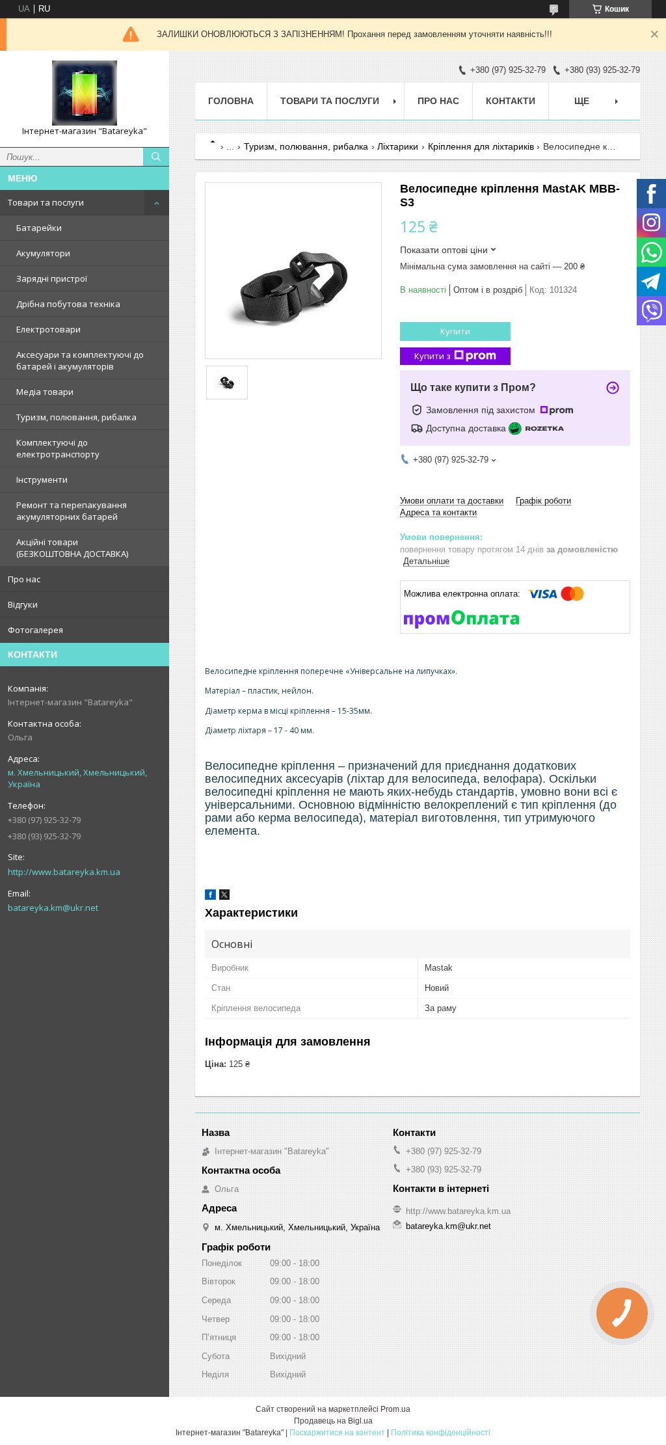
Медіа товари (44, 392)
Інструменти (42, 479)
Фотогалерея (35, 630)
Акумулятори (43, 253)
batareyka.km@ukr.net (53, 907)
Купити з (432, 356)
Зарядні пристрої (51, 278)
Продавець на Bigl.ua (333, 1420)
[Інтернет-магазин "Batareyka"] (84, 93)
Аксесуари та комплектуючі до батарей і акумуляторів (80, 360)
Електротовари (48, 329)
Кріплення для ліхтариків (481, 146)
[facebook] (210, 897)
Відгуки (23, 604)
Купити (455, 331)
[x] (224, 897)
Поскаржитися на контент (337, 1432)
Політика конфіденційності (440, 1432)
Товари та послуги (46, 202)
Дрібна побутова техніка (68, 304)
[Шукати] (156, 157)
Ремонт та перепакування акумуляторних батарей (71, 510)
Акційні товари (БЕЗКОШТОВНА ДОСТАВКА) (72, 548)
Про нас (24, 579)
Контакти (510, 101)
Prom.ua (395, 1409)
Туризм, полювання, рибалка (76, 417)
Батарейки (39, 228)
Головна (231, 101)
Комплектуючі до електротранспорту (58, 448)
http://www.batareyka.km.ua (64, 872)
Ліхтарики (397, 146)
